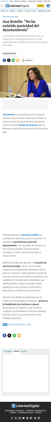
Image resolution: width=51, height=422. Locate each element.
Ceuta (11, 1)
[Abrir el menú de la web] (3, 6)
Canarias (20, 11)
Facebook (11, 418)
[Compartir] (4, 60)
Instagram (19, 418)
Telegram (34, 418)
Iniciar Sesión (48, 5)
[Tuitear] (9, 60)
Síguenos (29, 60)
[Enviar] (13, 60)
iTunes (38, 418)
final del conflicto (30, 235)
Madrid (12, 11)
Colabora (41, 6)
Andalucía (4, 11)
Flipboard (31, 418)
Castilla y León (30, 11)
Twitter (15, 418)
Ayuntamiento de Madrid (16, 324)
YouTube (23, 418)
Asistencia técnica (25, 412)
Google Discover (27, 418)
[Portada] (17, 6)
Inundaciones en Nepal (35, 1)
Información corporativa (14, 410)
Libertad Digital (25, 406)
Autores (38, 412)
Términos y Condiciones (35, 410)
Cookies (13, 412)
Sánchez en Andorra (20, 1)
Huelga (28, 324)
